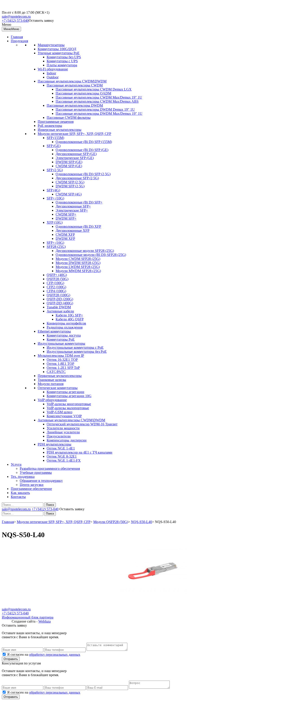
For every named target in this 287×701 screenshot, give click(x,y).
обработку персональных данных (54, 654)
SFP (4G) (53, 190)
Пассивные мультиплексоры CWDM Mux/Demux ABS (97, 101)
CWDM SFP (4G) (69, 194)
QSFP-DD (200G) (60, 299)
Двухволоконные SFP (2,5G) (77, 178)
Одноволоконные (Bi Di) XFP (78, 226)
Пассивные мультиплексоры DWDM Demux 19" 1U (95, 109)
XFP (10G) (55, 222)
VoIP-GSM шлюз (59, 412)
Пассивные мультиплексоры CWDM (75, 85)
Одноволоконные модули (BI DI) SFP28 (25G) (91, 255)
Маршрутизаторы (51, 45)
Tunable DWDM (59, 307)
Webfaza (44, 621)
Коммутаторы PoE (61, 339)
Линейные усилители (63, 432)
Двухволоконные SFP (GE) (76, 154)
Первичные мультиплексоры (60, 376)
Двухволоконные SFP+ (73, 206)
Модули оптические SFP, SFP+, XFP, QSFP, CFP (74, 134)
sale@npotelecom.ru (16, 16)
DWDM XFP (65, 238)
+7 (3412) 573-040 (15, 20)
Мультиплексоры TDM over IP (61, 355)
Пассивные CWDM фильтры (69, 117)
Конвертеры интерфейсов (66, 323)
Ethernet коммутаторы (54, 331)
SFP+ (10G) (55, 198)
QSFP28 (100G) (58, 295)
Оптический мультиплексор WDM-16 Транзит (82, 424)
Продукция (19, 41)
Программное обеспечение (31, 489)
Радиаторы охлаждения (65, 327)
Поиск (50, 504)
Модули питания (50, 384)
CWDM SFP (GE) (69, 166)
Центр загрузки (31, 485)
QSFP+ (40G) (57, 275)
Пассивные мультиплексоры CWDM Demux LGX (94, 89)
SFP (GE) (54, 146)
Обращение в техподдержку (41, 480)
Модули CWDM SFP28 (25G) (78, 259)
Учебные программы (36, 472)
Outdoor (53, 77)
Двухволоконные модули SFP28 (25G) (85, 251)
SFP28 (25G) (56, 247)
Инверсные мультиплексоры (59, 130)
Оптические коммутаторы (58, 388)
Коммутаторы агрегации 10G (69, 396)
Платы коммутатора (62, 65)
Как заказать (20, 493)
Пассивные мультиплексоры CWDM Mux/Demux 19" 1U (99, 97)
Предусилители (59, 436)
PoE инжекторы (50, 126)
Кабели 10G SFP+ (69, 315)
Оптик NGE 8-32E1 (62, 456)
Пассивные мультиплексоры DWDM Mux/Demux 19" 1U (99, 113)
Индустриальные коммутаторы (61, 343)
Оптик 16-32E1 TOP (62, 359)
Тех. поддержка (23, 476)
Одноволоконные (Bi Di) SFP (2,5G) (83, 174)
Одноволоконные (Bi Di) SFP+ (79, 202)
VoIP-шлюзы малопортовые (68, 408)
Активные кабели (60, 311)
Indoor (51, 73)
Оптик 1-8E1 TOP (60, 364)
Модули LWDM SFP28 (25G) (78, 267)
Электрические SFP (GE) (75, 158)
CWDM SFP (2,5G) (70, 182)
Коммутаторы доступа (64, 335)
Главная (17, 37)
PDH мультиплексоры (54, 444)
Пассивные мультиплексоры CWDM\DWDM (72, 81)
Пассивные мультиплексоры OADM (83, 93)
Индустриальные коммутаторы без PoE (77, 351)
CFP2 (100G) (56, 287)
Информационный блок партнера (27, 617)
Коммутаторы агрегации (65, 392)
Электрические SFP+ (72, 210)
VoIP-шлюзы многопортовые (69, 404)
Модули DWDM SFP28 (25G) (78, 263)
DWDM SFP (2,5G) (70, 186)
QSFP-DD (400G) (60, 303)
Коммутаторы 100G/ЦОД (57, 49)
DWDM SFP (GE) (69, 162)
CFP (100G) (55, 283)
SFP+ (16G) (55, 242)
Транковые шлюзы (52, 380)
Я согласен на (43, 654)
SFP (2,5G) (55, 170)
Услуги (16, 464)
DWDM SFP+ (66, 218)
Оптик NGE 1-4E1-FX (64, 460)
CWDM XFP (65, 234)
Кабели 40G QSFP (70, 319)
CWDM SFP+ (66, 214)
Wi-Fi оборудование (53, 69)
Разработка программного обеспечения (50, 468)
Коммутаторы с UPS (62, 61)
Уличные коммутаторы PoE (59, 53)
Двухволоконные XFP (72, 230)
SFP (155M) (55, 138)
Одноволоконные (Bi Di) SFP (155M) (84, 142)
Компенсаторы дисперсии (67, 440)
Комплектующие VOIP (64, 416)
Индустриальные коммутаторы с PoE (75, 347)
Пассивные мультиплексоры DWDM (75, 105)
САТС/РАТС (56, 372)
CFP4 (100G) (56, 291)
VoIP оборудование (52, 400)
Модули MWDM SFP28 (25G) (78, 271)
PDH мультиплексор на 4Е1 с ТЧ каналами (79, 452)
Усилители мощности (63, 428)
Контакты (18, 497)
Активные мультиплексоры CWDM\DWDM (71, 420)
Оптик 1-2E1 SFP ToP (63, 368)
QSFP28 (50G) (57, 279)
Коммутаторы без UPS (64, 57)
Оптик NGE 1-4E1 (61, 448)
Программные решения (56, 121)
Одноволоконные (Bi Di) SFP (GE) (82, 150)
